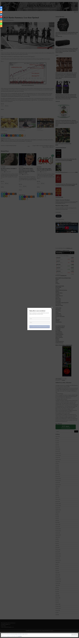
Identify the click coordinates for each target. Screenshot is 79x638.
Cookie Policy (20, 636)
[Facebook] (1, 7)
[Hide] (0, 28)
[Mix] (1, 21)
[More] (1, 26)
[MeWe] (1, 19)
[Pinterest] (1, 17)
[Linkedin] (1, 14)
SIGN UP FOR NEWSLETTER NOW (40, 326)
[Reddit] (1, 12)
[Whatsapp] (1, 24)
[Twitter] (1, 10)
